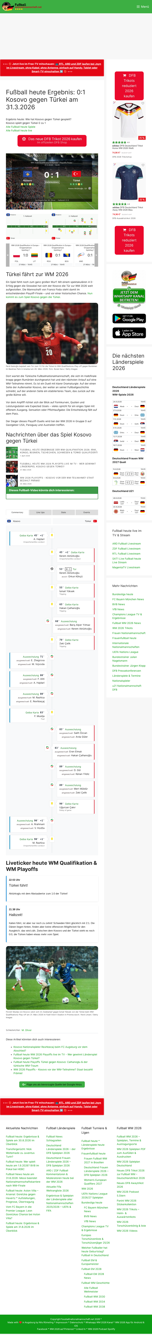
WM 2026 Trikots (122, 628)
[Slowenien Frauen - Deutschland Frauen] (129, 481)
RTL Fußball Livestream (126, 553)
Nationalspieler (121, 680)
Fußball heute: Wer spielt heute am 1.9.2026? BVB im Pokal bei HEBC (22, 1165)
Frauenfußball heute (124, 638)
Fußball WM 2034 (94, 1301)
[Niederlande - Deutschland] (129, 405)
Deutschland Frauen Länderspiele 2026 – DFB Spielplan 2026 (58, 1161)
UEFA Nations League (125, 652)
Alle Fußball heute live (19, 130)
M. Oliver (27, 1030)
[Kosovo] (27, 177)
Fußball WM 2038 (94, 1306)
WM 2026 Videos (127, 1230)
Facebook (42, 1329)
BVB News (118, 604)
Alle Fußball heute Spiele (20, 126)
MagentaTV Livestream (126, 567)
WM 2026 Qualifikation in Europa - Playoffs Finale (51, 163)
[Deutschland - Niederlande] (129, 448)
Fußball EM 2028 (91, 1269)
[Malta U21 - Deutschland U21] (129, 510)
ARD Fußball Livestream (126, 543)
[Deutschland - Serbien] (129, 422)
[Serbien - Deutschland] (129, 439)
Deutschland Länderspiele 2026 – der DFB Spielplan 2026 (61, 1149)
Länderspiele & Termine (126, 675)
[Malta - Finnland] (90, 255)
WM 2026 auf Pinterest (62, 1329)
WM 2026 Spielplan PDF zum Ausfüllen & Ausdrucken (131, 1153)
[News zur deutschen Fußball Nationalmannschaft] (21, 6)
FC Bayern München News (128, 599)
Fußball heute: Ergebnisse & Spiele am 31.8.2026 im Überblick (22, 1227)
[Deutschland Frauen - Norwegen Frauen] (129, 472)
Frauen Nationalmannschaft (128, 633)
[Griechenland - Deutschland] (129, 431)
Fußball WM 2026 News (126, 623)
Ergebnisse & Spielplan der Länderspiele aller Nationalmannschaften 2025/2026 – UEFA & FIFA (59, 1203)
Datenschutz (76, 1322)
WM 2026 (87, 1188)
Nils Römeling (46, 1322)
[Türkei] (76, 177)
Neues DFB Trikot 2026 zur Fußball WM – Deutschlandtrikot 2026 (131, 1174)
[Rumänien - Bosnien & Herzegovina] (26, 255)
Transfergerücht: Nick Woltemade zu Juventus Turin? (20, 1153)
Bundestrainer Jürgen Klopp (128, 665)
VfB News (118, 609)
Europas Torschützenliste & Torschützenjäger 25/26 (95, 1239)
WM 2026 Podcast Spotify (101, 1329)
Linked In (81, 1329)
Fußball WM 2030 (94, 1296)
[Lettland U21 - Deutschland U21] (129, 501)
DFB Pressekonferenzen (126, 670)
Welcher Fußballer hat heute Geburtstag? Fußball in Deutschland (95, 1251)
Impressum (62, 1322)
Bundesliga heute (122, 594)
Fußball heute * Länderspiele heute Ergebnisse (92, 1145)
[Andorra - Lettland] (58, 255)
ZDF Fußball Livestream (126, 548)
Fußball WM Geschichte (95, 1282)
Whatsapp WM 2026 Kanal (99, 1322)
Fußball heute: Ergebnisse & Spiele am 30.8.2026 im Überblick (22, 1140)
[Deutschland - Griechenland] (129, 413)
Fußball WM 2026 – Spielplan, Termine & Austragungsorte (129, 1140)
